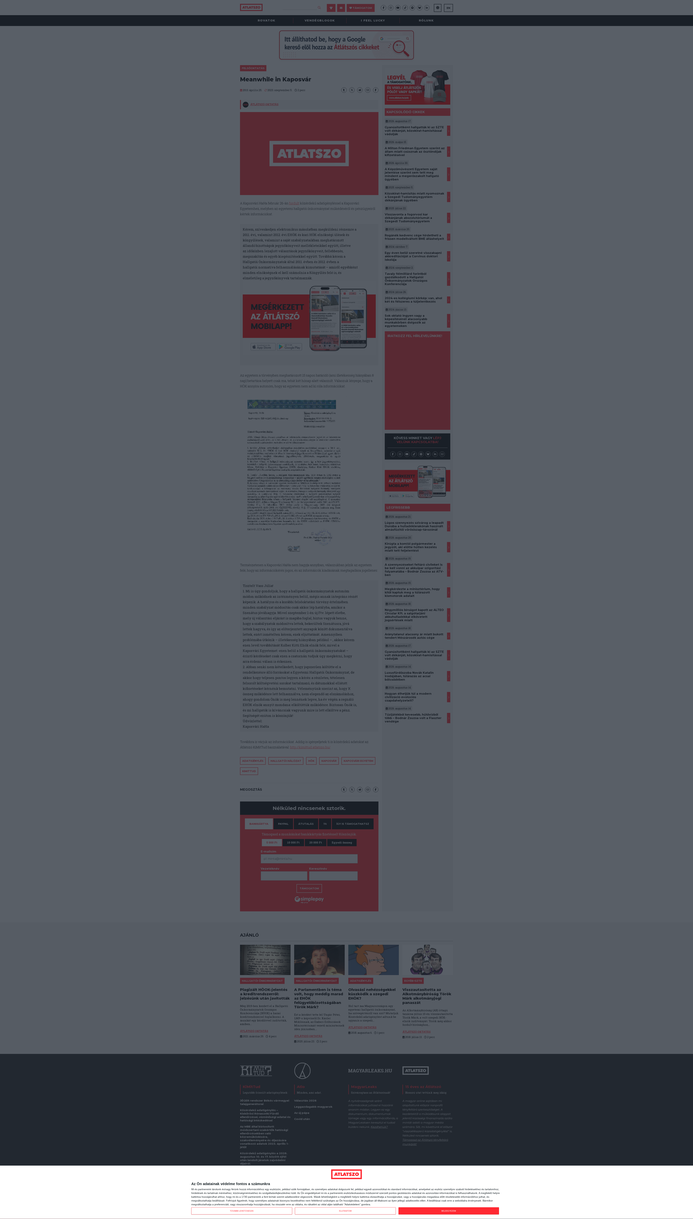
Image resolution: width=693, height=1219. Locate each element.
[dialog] (346, 1192)
